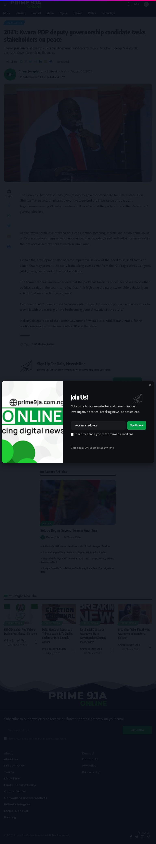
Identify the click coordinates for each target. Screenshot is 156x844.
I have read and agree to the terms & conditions (104, 434)
